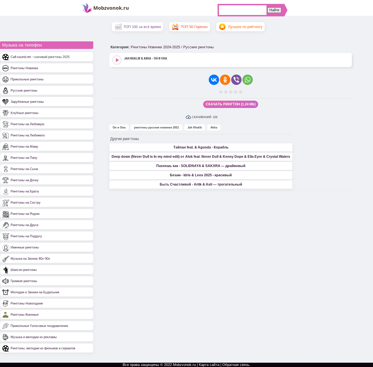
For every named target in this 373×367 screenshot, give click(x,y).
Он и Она (119, 127)
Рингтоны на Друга (24, 225)
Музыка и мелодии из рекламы (34, 337)
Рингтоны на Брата (25, 191)
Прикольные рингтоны (27, 79)
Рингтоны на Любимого (28, 135)
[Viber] (236, 80)
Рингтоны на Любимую (27, 124)
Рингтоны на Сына (24, 169)
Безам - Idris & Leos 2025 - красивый (201, 175)
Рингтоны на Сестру (26, 202)
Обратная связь (235, 365)
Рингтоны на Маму (24, 146)
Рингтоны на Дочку (25, 180)
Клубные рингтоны (24, 113)
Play (117, 60)
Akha (213, 127)
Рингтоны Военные (25, 314)
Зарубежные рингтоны (27, 101)
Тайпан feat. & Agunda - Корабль (201, 147)
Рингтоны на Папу (24, 157)
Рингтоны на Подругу (26, 236)
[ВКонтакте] (214, 80)
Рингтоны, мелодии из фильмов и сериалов (43, 348)
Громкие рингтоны (24, 281)
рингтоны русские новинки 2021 (156, 127)
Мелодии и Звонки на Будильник (35, 292)
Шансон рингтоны (24, 270)
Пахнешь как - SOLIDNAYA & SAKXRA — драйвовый (200, 166)
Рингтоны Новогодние (27, 303)
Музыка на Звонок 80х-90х (30, 258)
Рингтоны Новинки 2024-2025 (155, 47)
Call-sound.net (21, 57)
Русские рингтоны (24, 90)
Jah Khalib (195, 127)
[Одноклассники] (225, 80)
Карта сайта (209, 365)
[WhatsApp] (247, 80)
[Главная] (105, 13)
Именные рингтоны (25, 247)
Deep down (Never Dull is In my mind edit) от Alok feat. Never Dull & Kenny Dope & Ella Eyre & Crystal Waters (201, 156)
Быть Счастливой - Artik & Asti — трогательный (201, 184)
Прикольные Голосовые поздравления (39, 326)
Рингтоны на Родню (25, 214)
